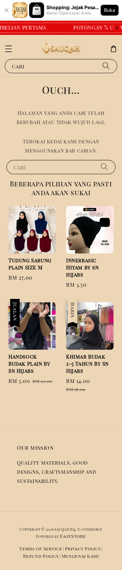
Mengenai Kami (80, 556)
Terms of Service (40, 548)
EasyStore (73, 536)
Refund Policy (41, 556)
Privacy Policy (83, 548)
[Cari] (106, 66)
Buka (109, 10)
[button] (8, 48)
